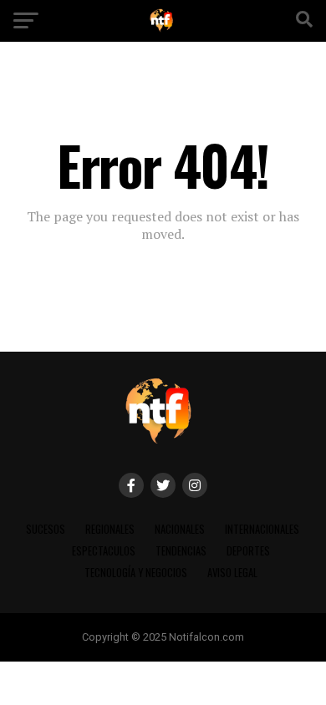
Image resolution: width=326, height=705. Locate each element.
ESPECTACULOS (103, 551)
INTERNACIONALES (262, 529)
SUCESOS (45, 529)
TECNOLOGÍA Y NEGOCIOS (135, 573)
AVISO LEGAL (232, 573)
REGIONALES (110, 529)
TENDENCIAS (180, 551)
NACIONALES (180, 529)
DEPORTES (248, 551)
